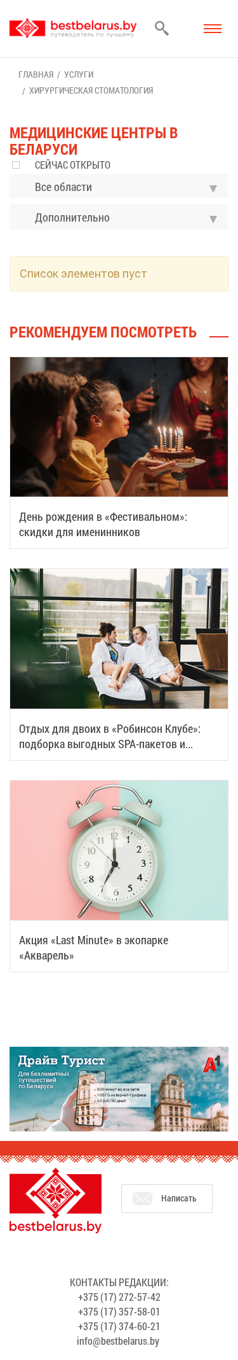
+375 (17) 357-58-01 (119, 1311)
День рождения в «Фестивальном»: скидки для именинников (103, 524)
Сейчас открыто (72, 165)
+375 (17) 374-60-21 (119, 1326)
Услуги (78, 74)
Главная (35, 74)
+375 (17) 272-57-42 (119, 1296)
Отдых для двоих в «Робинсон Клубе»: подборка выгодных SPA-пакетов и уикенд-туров (110, 744)
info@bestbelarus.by (118, 1340)
